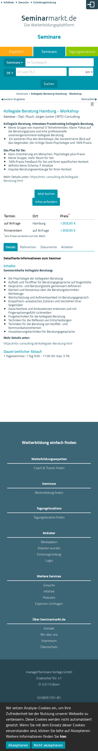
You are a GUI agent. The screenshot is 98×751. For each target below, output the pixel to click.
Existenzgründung (44, 2)
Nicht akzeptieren (48, 745)
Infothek (9, 2)
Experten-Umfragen (49, 604)
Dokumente (48, 247)
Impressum (49, 641)
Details (10, 247)
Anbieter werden (49, 548)
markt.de (49, 21)
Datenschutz (49, 647)
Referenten (28, 247)
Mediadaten (49, 542)
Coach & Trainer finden (49, 468)
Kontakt (49, 628)
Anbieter (67, 247)
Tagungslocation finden (49, 517)
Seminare (49, 51)
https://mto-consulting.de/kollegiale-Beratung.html (41, 178)
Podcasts (49, 597)
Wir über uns (49, 634)
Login (49, 560)
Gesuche (23, 2)
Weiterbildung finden (49, 493)
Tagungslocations (82, 51)
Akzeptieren (18, 745)
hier (63, 736)
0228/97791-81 (49, 698)
